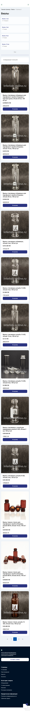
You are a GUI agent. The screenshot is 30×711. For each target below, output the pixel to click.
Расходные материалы (6, 690)
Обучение (3, 687)
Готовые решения (5, 685)
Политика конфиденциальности (9, 696)
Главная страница (5, 9)
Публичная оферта (5, 698)
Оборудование (4, 683)
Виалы (13, 9)
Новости (3, 674)
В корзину (15, 109)
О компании (4, 669)
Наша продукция (5, 672)
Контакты (3, 676)
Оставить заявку (15, 659)
